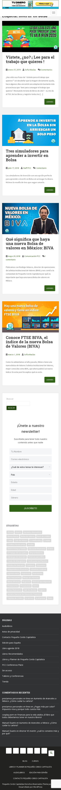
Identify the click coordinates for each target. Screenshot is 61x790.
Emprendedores (36, 553)
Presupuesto (25, 586)
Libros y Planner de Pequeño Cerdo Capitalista (23, 659)
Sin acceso (7, 670)
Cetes (10, 540)
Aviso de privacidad (11, 631)
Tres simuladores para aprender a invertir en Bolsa (27, 155)
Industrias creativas (38, 569)
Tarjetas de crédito (15, 598)
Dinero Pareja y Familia (17, 548)
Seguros (42, 590)
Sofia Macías (30, 69)
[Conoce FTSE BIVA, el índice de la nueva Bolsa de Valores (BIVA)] (30, 316)
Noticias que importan (42, 581)
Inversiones (37, 573)
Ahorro (18, 532)
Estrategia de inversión (17, 557)
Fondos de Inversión (16, 565)
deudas (31, 544)
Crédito (47, 540)
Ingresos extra (13, 573)
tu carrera (29, 598)
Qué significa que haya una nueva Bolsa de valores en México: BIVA (30, 244)
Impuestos (41, 565)
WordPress (37, 787)
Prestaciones (13, 586)
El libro (50, 548)
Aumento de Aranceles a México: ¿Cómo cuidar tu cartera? (29, 699)
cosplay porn (8, 714)
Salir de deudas (30, 590)
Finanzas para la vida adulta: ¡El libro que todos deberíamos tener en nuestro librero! (28, 716)
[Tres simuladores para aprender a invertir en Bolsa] (30, 130)
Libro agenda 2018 (10, 648)
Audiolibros (7, 626)
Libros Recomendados (12, 653)
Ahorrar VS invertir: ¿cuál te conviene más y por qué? (30, 732)
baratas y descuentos (32, 532)
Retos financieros (14, 590)
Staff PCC (27, 168)
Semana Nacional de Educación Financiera (24, 594)
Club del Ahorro (21, 540)
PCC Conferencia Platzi (12, 665)
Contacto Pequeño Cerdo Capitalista (19, 637)
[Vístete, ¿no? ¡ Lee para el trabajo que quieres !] (30, 36)
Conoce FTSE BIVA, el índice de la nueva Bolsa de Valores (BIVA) (29, 342)
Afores (10, 532)
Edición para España (11, 642)
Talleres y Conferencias (13, 676)
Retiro (35, 586)
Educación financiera (37, 548)
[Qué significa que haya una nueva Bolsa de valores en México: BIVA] (30, 218)
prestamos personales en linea (16, 698)
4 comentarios (46, 69)
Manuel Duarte (9, 722)
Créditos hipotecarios (16, 544)
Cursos (35, 761)
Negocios (26, 581)
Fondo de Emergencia (16, 561)
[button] (51, 753)
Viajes (50, 598)
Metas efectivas (14, 581)
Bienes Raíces (13, 536)
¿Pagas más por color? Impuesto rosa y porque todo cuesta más (28, 707)
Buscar (10, 398)
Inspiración (26, 573)
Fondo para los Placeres (37, 561)
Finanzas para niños (36, 557)
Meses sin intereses (31, 577)
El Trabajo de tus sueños (17, 553)
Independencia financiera (18, 569)
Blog (25, 761)
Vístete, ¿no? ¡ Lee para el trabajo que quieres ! (30, 59)
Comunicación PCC (32, 256)
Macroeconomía (14, 577)
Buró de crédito (43, 536)
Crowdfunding (36, 540)
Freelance (30, 565)
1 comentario (41, 168)
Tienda (5, 681)
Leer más (49, 102)
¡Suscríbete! (30, 508)
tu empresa (40, 598)
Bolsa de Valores (28, 536)
